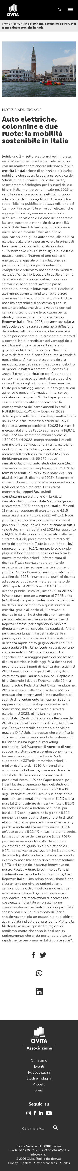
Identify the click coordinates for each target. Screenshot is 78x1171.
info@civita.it (39, 1154)
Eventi (39, 1066)
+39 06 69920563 (54, 1150)
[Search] (55, 1127)
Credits (65, 1163)
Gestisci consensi (45, 1163)
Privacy (13, 1163)
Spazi (39, 1090)
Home (6, 23)
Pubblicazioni (39, 1072)
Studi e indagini (39, 1078)
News (16, 23)
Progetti (39, 1084)
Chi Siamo (39, 1060)
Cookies (25, 1163)
